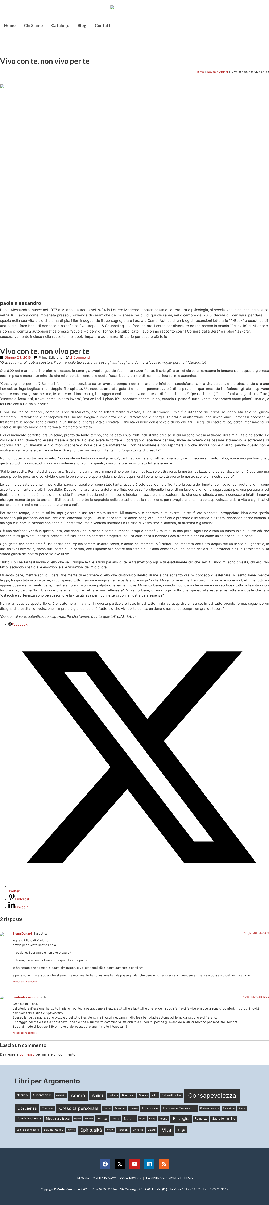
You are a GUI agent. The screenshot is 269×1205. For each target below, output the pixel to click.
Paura (152, 1118)
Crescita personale (78, 1108)
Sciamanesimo (53, 1129)
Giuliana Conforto (209, 1108)
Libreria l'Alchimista (29, 1118)
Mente (77, 1118)
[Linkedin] (149, 1164)
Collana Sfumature (171, 1095)
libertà (242, 1108)
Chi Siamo (33, 25)
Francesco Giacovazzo (179, 1108)
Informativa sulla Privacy (96, 1178)
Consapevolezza (212, 1095)
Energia (134, 1108)
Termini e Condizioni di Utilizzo (169, 1178)
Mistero (89, 1118)
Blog (82, 25)
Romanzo (201, 1118)
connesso (27, 1054)
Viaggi (152, 1129)
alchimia (22, 1095)
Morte (102, 1119)
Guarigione (229, 1108)
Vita (166, 1130)
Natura (129, 1119)
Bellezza (113, 1095)
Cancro (143, 1095)
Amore (78, 1095)
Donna (107, 1108)
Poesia (163, 1118)
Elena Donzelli (23, 933)
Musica (115, 1118)
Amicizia (60, 1095)
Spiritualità (91, 1130)
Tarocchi (123, 1129)
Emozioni (120, 1108)
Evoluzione (150, 1108)
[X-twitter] (120, 1164)
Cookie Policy (130, 1178)
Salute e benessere (27, 1129)
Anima (98, 1095)
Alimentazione (42, 1095)
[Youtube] (134, 1164)
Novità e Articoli (217, 71)
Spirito (71, 1129)
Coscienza (27, 1108)
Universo (138, 1129)
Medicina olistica (58, 1118)
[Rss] (164, 1164)
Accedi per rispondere (25, 981)
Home (10, 25)
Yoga (181, 1130)
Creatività (48, 1108)
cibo (155, 1095)
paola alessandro (25, 997)
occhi (142, 1118)
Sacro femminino (223, 1118)
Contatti (103, 25)
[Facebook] (105, 1164)
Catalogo (60, 25)
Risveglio (181, 1118)
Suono (110, 1129)
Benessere (128, 1095)
